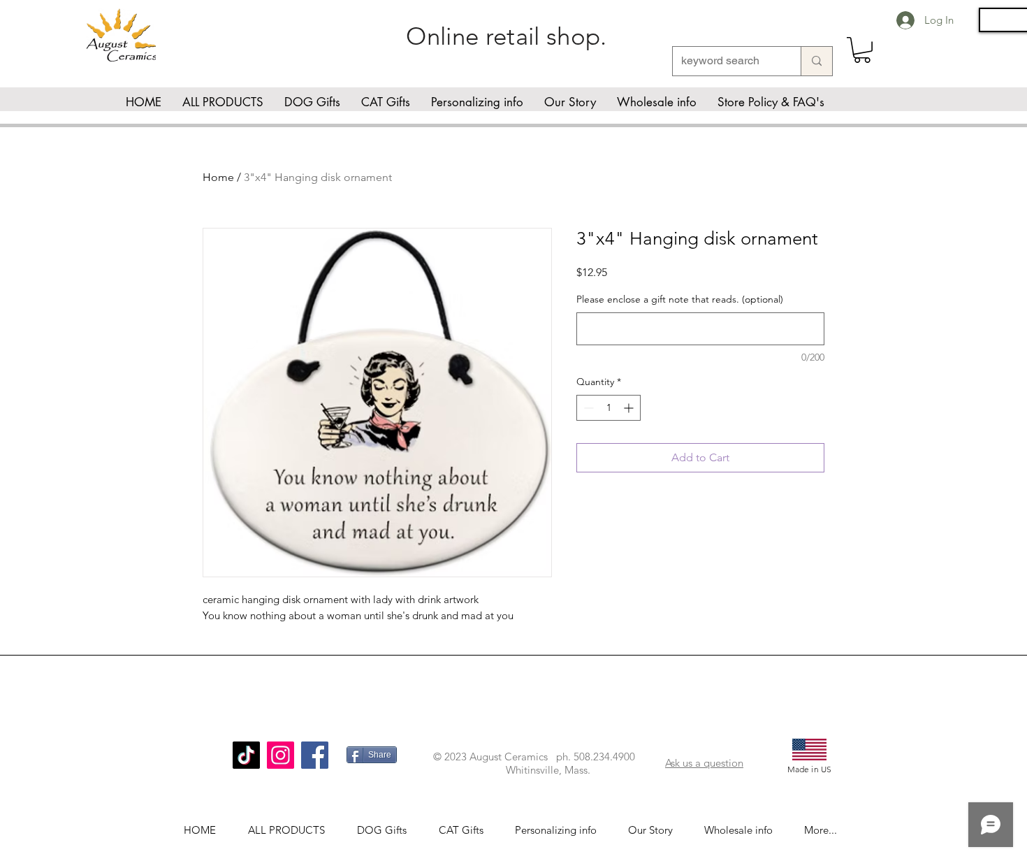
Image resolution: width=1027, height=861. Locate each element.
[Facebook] (314, 755)
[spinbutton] (608, 408)
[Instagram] (280, 755)
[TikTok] (246, 755)
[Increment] (630, 408)
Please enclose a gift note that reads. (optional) (679, 299)
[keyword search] (816, 61)
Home (218, 177)
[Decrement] (587, 408)
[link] (862, 50)
